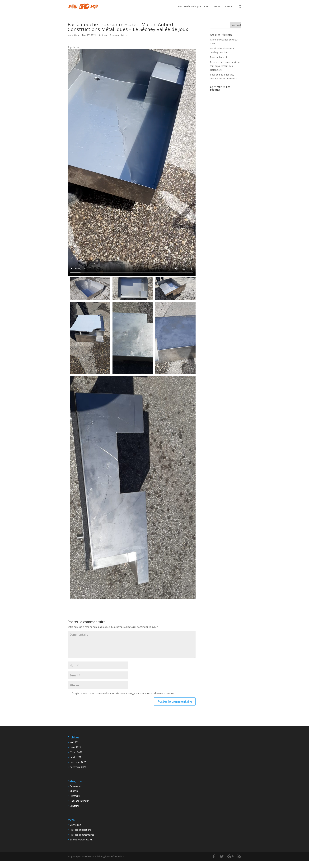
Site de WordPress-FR (81, 839)
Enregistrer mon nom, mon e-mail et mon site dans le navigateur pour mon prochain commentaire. (123, 693)
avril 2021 (75, 742)
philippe (76, 35)
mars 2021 (75, 747)
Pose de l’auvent (218, 57)
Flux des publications (80, 829)
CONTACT (229, 6)
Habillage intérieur (79, 800)
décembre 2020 (78, 762)
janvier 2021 (76, 757)
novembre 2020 (78, 766)
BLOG (217, 6)
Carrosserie (76, 786)
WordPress (87, 856)
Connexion (75, 824)
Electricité (75, 795)
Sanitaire (103, 35)
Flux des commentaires (82, 834)
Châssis (74, 790)
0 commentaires (118, 35)
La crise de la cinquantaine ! (194, 6)
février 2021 (76, 752)
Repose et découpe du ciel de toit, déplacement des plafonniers (225, 66)
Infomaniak (117, 856)
